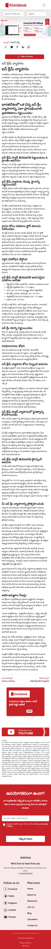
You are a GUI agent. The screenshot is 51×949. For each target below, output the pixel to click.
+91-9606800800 (25, 873)
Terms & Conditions (26, 938)
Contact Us (32, 925)
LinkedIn (12, 910)
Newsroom (32, 901)
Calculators (32, 919)
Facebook (12, 889)
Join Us (30, 907)
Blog (29, 913)
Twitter (11, 896)
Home (30, 888)
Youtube (12, 917)
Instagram (12, 903)
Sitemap (25, 946)
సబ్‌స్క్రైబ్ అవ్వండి (25, 839)
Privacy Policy (25, 943)
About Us (31, 894)
